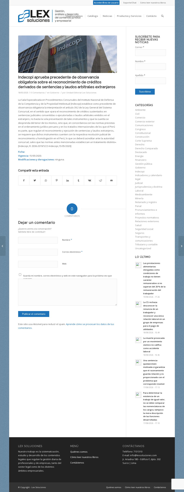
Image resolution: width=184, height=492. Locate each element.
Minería (139, 198)
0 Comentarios (38, 92)
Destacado (141, 152)
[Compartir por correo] (111, 180)
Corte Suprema (143, 140)
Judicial (139, 183)
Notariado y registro (146, 202)
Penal (138, 206)
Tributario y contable (146, 244)
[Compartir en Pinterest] (56, 180)
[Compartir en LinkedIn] (67, 180)
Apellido (140, 75)
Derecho (139, 144)
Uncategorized (143, 248)
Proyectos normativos (147, 217)
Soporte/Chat (129, 2)
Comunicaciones (144, 125)
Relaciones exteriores (147, 221)
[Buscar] (162, 16)
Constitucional (143, 133)
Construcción (142, 136)
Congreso (140, 129)
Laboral (139, 190)
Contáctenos (77, 462)
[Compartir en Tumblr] (78, 180)
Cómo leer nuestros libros (153, 2)
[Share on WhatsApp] (45, 180)
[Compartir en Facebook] (23, 180)
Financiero (140, 159)
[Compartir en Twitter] (34, 180)
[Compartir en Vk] (89, 180)
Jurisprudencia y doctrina (148, 186)
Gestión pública (143, 163)
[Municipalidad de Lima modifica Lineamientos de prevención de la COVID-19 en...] (3, 246)
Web (64, 263)
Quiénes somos (79, 451)
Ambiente (140, 109)
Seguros (139, 233)
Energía (139, 156)
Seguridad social (144, 229)
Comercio (140, 117)
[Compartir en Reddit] (100, 180)
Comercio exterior (145, 121)
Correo (139, 47)
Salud (138, 225)
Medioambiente (143, 194)
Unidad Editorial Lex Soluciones (81, 92)
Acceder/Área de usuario (106, 2)
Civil (137, 113)
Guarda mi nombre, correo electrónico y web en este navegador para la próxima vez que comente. (67, 277)
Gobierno (54, 92)
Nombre (67, 239)
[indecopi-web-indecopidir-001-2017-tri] (67, 54)
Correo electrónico (72, 251)
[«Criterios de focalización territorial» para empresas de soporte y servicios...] (181, 246)
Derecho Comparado (146, 148)
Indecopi (139, 171)
